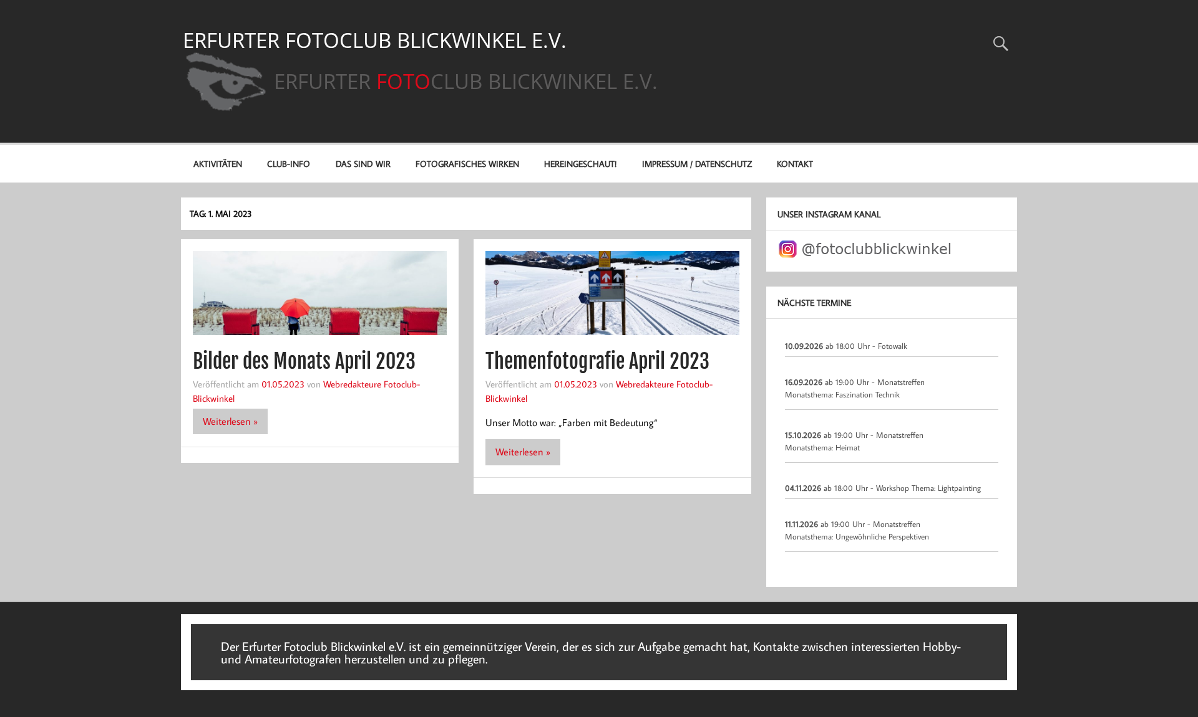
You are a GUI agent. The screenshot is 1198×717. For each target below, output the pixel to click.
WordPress (924, 619)
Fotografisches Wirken (467, 163)
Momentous (990, 619)
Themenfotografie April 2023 (597, 361)
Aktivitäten (217, 163)
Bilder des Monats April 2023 (304, 361)
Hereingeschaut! (580, 163)
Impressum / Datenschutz (697, 163)
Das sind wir (363, 163)
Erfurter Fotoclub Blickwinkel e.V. (375, 40)
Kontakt (795, 163)
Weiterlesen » (230, 421)
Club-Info (288, 163)
